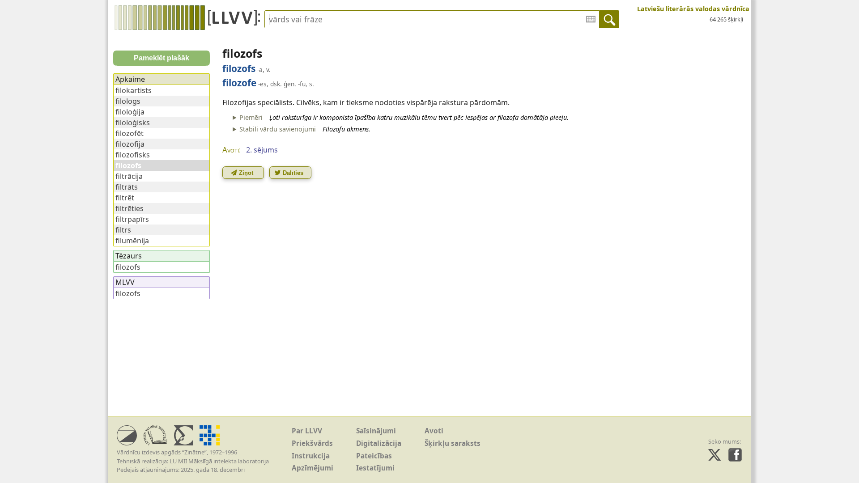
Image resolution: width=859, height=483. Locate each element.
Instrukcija (311, 456)
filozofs (127, 267)
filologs (127, 101)
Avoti (434, 431)
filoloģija (130, 112)
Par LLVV (307, 431)
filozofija (130, 144)
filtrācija (129, 176)
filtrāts (126, 187)
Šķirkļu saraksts (453, 443)
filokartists (133, 90)
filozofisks (132, 155)
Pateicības (374, 456)
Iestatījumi (375, 468)
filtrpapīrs (132, 219)
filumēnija (132, 241)
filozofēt (129, 133)
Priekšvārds (312, 443)
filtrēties (129, 208)
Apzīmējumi (312, 468)
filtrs (123, 230)
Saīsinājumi (376, 431)
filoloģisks (132, 122)
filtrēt (124, 198)
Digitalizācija (378, 443)
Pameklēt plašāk (161, 58)
